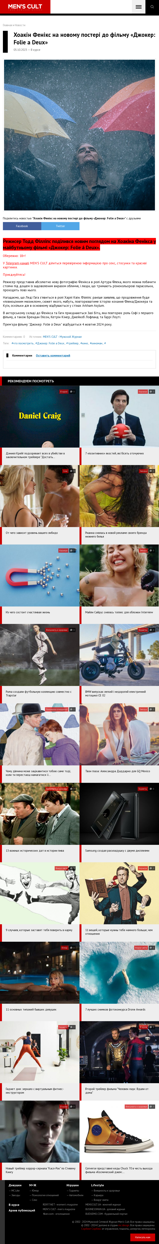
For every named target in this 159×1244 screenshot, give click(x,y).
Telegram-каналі (17, 263)
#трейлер (72, 343)
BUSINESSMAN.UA (105, 1209)
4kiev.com (56, 1214)
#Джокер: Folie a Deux (49, 343)
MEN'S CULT (59, 1209)
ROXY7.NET (60, 1204)
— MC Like (14, 1190)
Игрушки (73, 1185)
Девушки (15, 1185)
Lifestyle (97, 1185)
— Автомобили (75, 1195)
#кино (84, 343)
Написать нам (142, 1237)
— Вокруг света (99, 1200)
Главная (7, 25)
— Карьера (97, 1195)
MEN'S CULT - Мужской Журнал (62, 337)
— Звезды (14, 1195)
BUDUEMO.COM (106, 1214)
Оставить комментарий (53, 355)
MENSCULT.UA (103, 1204)
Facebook (22, 226)
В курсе (14, 1205)
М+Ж (32, 1185)
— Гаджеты (73, 1190)
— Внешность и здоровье (105, 1190)
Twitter (60, 226)
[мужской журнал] (25, 7)
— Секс (33, 1200)
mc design (123, 1225)
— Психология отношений (44, 1195)
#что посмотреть (23, 343)
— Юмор (34, 1190)
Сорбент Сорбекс (91, 1228)
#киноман (96, 343)
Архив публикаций (22, 1210)
